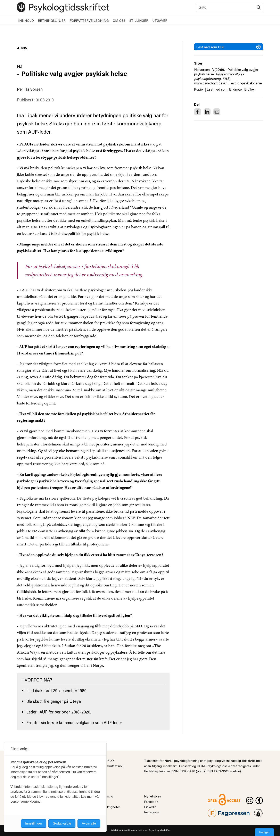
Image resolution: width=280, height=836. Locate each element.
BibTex (249, 89)
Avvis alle (89, 823)
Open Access (217, 796)
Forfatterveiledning (89, 20)
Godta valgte (62, 823)
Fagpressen (216, 811)
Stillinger (138, 20)
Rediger (264, 832)
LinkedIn (150, 807)
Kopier (199, 89)
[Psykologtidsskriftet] (63, 7)
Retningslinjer (52, 20)
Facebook (151, 801)
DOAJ (201, 766)
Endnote (235, 89)
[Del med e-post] (216, 111)
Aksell (125, 830)
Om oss (119, 20)
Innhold (26, 20)
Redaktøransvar (258, 811)
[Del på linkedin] (207, 111)
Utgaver (159, 20)
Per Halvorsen (30, 89)
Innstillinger (33, 823)
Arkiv (22, 48)
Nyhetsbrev (152, 796)
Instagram (151, 812)
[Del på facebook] (197, 111)
